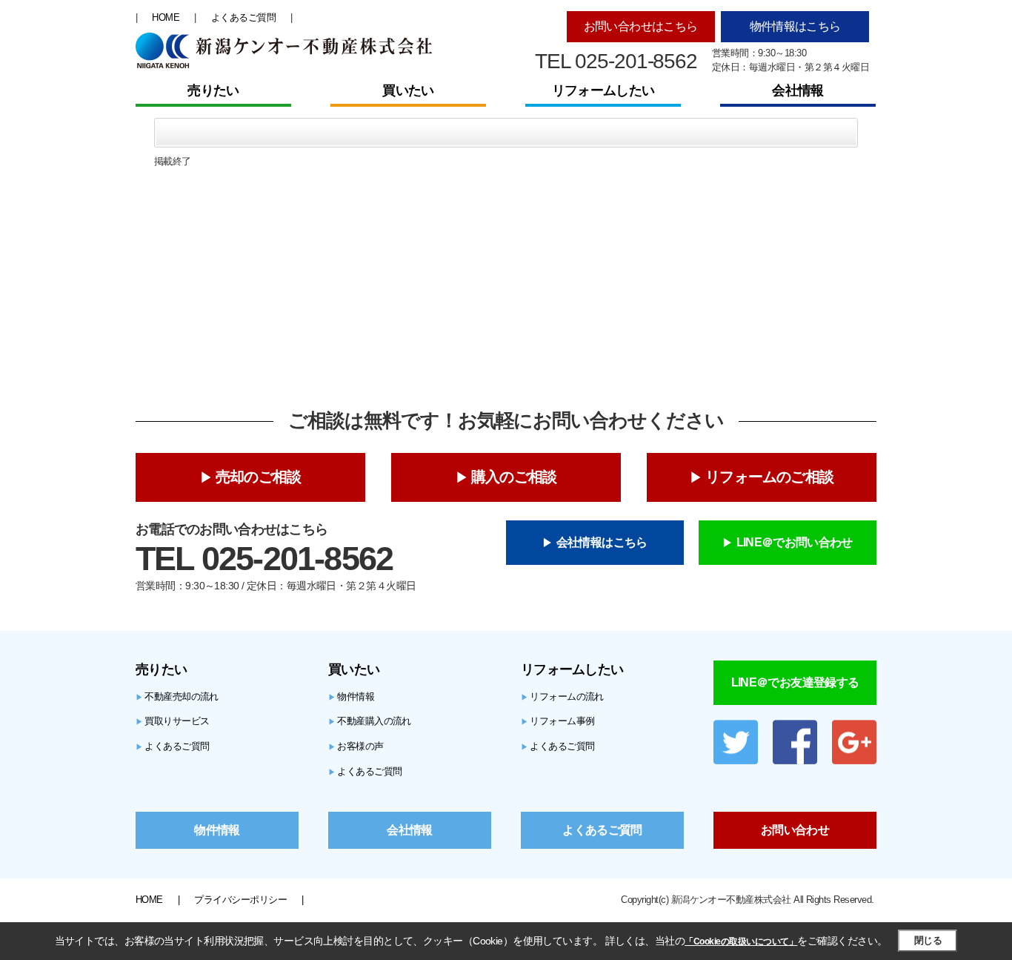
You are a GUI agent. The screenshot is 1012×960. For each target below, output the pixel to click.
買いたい (407, 90)
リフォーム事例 (558, 720)
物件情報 (351, 696)
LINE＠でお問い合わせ (794, 542)
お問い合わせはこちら (641, 26)
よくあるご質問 (243, 17)
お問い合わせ (795, 830)
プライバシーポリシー (240, 899)
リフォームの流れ (562, 696)
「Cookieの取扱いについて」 (741, 941)
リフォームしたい (603, 90)
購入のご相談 (513, 477)
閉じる (928, 940)
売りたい (213, 90)
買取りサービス (173, 720)
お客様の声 (356, 746)
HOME (165, 17)
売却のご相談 (258, 477)
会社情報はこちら (602, 542)
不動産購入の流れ (369, 720)
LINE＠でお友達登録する (795, 682)
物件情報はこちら (795, 26)
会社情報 (797, 90)
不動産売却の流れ (177, 696)
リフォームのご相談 (769, 477)
